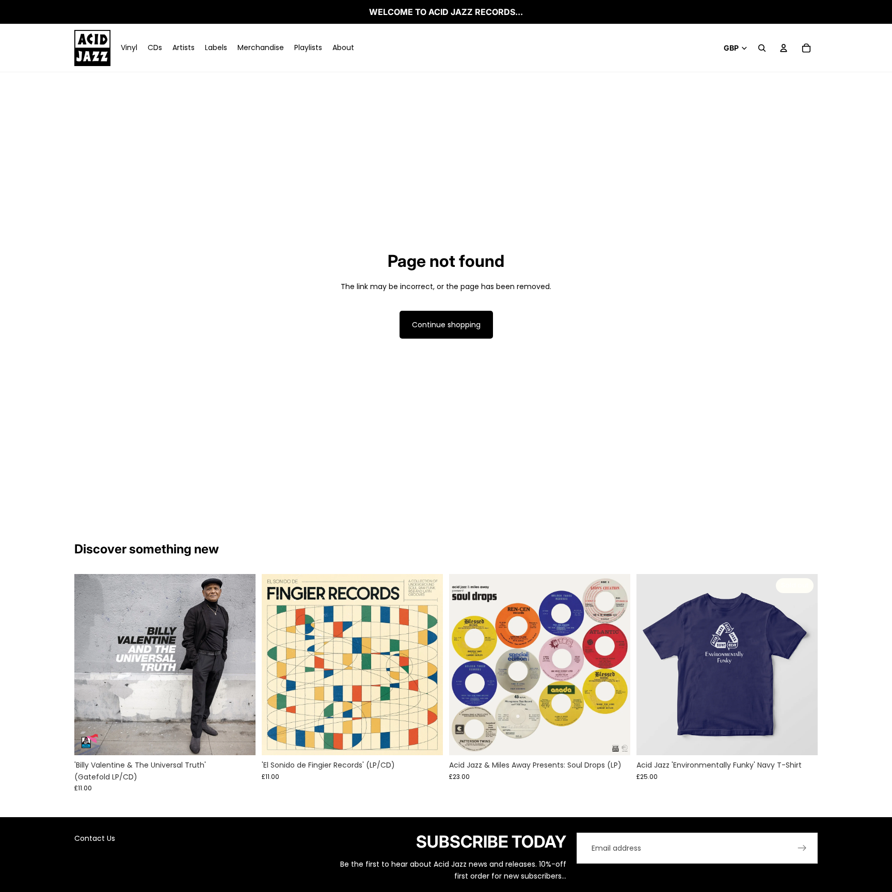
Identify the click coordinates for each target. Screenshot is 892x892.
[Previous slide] (89, 665)
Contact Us (94, 838)
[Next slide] (240, 665)
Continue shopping (446, 325)
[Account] (783, 48)
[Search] (762, 48)
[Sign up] (802, 848)
